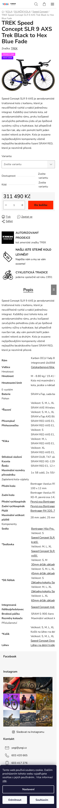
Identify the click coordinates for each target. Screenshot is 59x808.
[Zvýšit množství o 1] (22, 205)
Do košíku (40, 205)
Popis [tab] (28, 289)
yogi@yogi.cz (19, 748)
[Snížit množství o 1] (5, 205)
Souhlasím (42, 800)
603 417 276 (19, 763)
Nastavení (28, 789)
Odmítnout (14, 800)
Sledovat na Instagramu (30, 732)
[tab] (28, 372)
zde (4, 781)
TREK (14, 48)
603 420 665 (19, 755)
